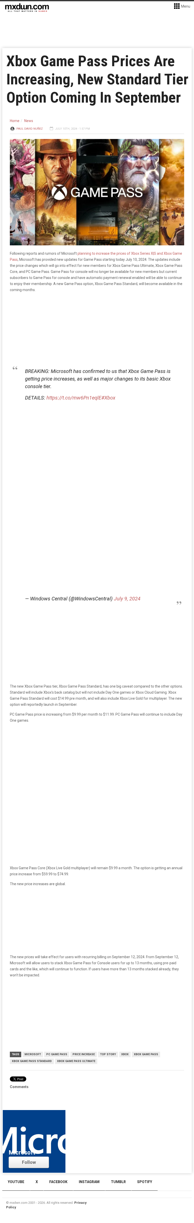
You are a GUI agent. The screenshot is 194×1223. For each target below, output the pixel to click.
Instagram (89, 1182)
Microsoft (33, 1054)
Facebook (58, 1182)
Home (14, 121)
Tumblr (118, 1182)
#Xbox (108, 398)
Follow (29, 1162)
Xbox (125, 1054)
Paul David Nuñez (29, 128)
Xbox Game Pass (146, 1054)
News (28, 121)
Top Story (108, 1054)
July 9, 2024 (127, 599)
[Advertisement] (97, 766)
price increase (83, 1054)
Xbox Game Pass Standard (32, 1061)
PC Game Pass (56, 1054)
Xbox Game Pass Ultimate (76, 1061)
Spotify (144, 1182)
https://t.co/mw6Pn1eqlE (73, 398)
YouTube (16, 1182)
